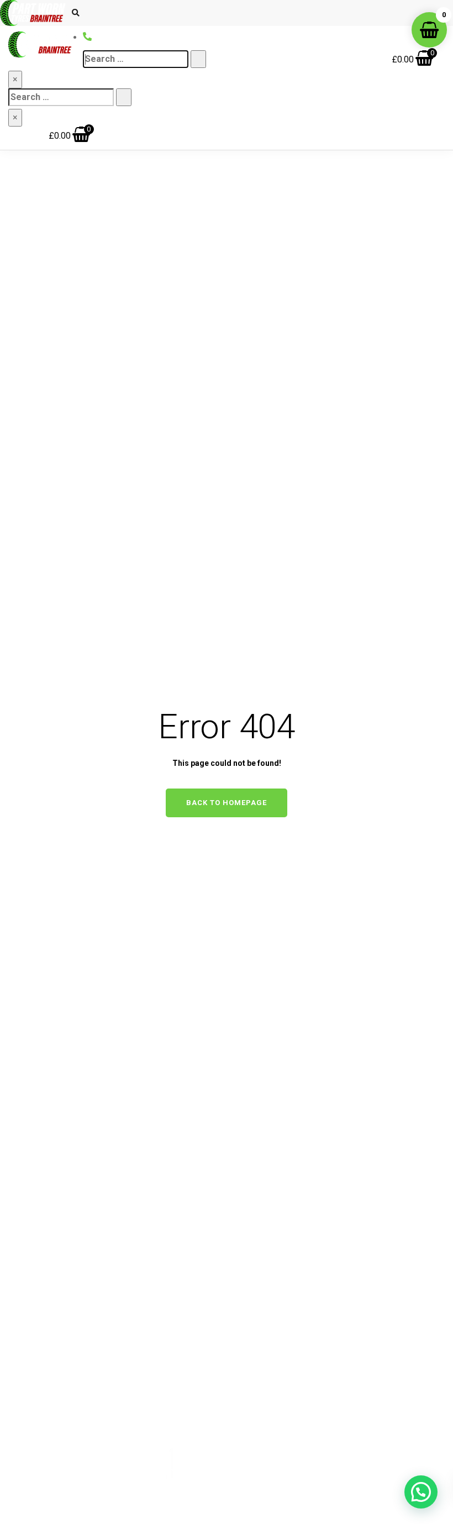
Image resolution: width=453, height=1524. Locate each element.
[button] (421, 1492)
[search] (135, 59)
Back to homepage (226, 802)
